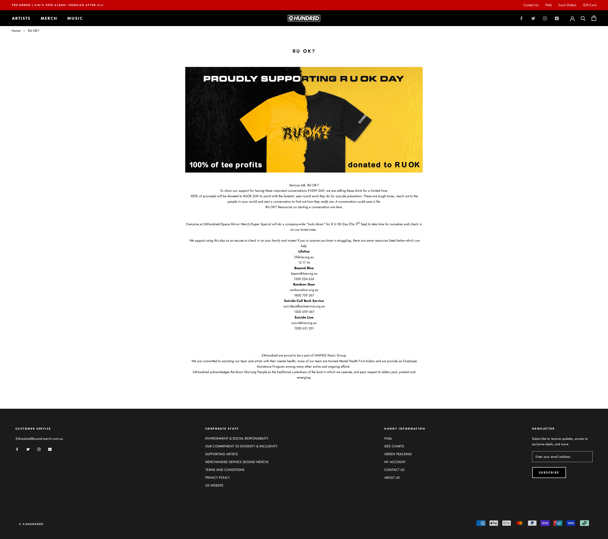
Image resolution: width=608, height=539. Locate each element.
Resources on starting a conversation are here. (310, 207)
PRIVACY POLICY (217, 477)
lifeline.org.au (304, 257)
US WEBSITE (214, 485)
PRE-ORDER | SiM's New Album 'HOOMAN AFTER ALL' (58, 5)
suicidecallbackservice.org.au (304, 306)
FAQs (388, 438)
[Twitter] (533, 18)
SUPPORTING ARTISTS (221, 454)
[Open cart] (594, 18)
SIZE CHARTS (394, 446)
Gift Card (589, 5)
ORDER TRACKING (398, 454)
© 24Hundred (31, 524)
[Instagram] (545, 18)
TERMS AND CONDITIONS (224, 469)
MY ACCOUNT (395, 461)
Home (16, 30)
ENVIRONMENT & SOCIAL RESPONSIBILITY (236, 438)
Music (75, 18)
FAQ (548, 5)
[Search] (583, 18)
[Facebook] (521, 18)
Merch (49, 18)
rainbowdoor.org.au (304, 289)
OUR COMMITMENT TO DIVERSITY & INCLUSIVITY (241, 446)
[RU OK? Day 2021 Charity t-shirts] (304, 119)
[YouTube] (557, 18)
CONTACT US (394, 469)
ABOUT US (392, 477)
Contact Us (531, 5)
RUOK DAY (251, 196)
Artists (21, 18)
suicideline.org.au (304, 322)
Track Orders (567, 5)
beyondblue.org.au (304, 273)
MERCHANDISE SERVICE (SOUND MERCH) (236, 461)
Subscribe (549, 472)
